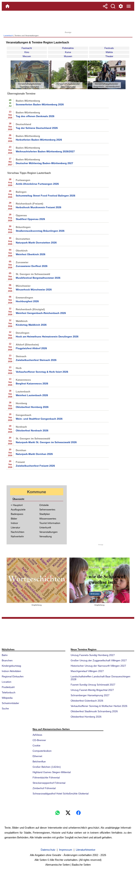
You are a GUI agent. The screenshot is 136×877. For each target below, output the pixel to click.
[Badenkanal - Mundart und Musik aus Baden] (99, 580)
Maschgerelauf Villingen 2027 (87, 671)
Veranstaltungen (48, 532)
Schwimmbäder (10, 703)
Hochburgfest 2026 (27, 301)
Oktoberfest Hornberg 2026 (32, 407)
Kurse (68, 52)
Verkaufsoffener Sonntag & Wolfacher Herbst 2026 (99, 706)
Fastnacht (27, 48)
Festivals (109, 48)
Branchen (7, 660)
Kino (26, 52)
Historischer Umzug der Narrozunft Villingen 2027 (98, 665)
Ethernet (37, 756)
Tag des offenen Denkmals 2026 (35, 116)
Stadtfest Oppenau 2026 (30, 219)
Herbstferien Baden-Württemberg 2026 (39, 139)
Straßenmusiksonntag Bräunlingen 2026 (40, 230)
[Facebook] (78, 813)
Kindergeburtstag (11, 665)
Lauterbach (8, 35)
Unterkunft (45, 527)
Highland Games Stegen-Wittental (52, 772)
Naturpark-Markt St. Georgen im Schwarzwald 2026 (46, 442)
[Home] (7, 6)
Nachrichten (17, 532)
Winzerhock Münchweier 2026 (34, 289)
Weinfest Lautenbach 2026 (32, 395)
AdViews (37, 734)
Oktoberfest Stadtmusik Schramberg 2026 (94, 711)
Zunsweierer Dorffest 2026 (31, 266)
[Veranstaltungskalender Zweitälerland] (68, 88)
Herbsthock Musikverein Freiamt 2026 (38, 207)
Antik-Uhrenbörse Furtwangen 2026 (37, 183)
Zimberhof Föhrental (44, 788)
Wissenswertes (47, 518)
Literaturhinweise (85, 849)
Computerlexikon (42, 750)
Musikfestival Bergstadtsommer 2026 (38, 277)
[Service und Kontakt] (121, 6)
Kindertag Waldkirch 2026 (31, 324)
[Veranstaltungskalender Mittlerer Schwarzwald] (106, 88)
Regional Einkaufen (13, 676)
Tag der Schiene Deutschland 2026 (37, 128)
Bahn (5, 655)
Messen (27, 56)
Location (6, 681)
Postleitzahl (8, 687)
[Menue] (128, 6)
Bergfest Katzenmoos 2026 (32, 383)
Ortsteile (44, 505)
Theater (109, 56)
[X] (68, 813)
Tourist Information (49, 523)
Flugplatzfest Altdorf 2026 (31, 348)
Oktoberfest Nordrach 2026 (32, 430)
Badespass (17, 514)
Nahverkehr (17, 536)
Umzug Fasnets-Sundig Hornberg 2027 (93, 655)
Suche (5, 708)
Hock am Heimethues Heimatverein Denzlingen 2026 (47, 336)
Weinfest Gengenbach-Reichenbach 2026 (41, 313)
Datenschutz (48, 849)
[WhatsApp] (57, 813)
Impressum (65, 849)
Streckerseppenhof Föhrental (49, 782)
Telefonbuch (8, 692)
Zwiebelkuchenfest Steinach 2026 (36, 360)
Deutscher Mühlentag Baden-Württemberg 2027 (44, 163)
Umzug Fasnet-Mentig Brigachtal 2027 (92, 690)
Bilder (14, 518)
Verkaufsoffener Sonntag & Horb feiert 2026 (42, 371)
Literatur (15, 527)
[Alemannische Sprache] (37, 580)
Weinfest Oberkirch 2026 (30, 254)
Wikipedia (7, 697)
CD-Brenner (39, 740)
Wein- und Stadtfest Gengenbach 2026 (39, 418)
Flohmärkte (68, 48)
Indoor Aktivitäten (11, 671)
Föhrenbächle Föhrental (46, 777)
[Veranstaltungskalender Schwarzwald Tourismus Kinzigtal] (29, 88)
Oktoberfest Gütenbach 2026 (87, 700)
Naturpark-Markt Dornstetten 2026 (36, 242)
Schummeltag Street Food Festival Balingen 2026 (45, 195)
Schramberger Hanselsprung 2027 (90, 695)
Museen (68, 56)
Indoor (14, 523)
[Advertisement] (68, 20)
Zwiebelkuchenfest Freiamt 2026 (35, 465)
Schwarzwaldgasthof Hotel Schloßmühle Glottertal (61, 793)
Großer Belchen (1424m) (47, 766)
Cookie (36, 745)
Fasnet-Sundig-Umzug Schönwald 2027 (93, 684)
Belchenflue (39, 761)
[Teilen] (105, 6)
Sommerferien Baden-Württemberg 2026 (40, 104)
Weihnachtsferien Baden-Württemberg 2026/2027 (45, 151)
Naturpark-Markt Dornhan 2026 (34, 454)
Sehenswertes (47, 509)
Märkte (109, 52)
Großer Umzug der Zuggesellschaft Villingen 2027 (99, 660)
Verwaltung (45, 536)
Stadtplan (44, 514)
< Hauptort (17, 505)
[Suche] (113, 6)
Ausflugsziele (18, 509)
